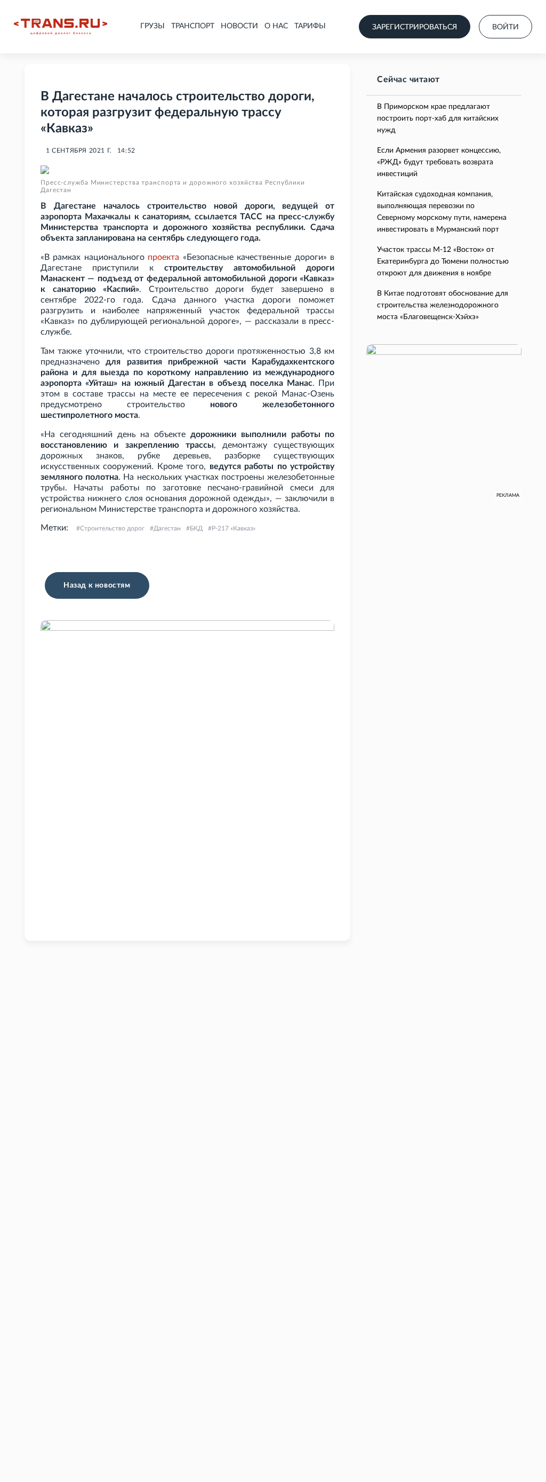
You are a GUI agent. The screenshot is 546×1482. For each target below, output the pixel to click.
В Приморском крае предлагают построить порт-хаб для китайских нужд (438, 118)
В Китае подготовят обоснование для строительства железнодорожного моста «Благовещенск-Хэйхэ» (442, 305)
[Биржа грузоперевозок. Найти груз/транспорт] (60, 27)
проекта (163, 257)
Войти (505, 27)
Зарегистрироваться (414, 27)
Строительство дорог (112, 528)
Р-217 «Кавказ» (233, 528)
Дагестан (167, 528)
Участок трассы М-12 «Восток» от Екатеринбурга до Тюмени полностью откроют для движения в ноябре (443, 261)
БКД (196, 528)
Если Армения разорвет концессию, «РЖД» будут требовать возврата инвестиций (439, 162)
